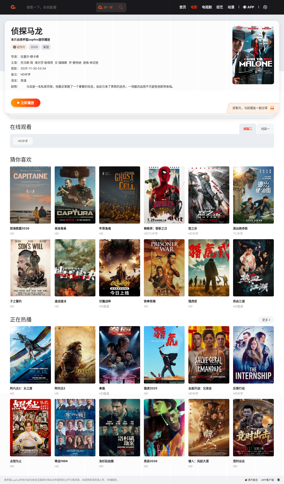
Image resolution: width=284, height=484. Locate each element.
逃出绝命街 (240, 228)
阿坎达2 (60, 388)
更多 (265, 320)
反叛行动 (239, 388)
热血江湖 (239, 301)
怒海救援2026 (19, 228)
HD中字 (23, 141)
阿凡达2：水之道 (21, 388)
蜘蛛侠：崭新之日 (155, 228)
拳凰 (102, 388)
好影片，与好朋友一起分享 (250, 108)
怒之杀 (192, 228)
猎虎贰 (192, 301)
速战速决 (60, 301)
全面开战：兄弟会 (200, 388)
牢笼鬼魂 (105, 228)
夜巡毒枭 (60, 228)
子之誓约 (16, 301)
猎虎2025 (150, 388)
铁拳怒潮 (150, 301)
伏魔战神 (105, 301)
